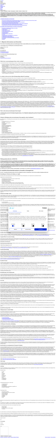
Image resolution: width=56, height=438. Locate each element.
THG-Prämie (4, 38)
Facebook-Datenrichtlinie (5, 317)
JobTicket (3, 39)
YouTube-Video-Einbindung (6, 30)
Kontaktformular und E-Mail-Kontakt (7, 33)
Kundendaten (2, 4)
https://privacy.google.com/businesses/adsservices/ (21, 247)
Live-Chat (3, 34)
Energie (1, 5)
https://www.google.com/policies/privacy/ (28, 235)
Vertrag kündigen (53, 437)
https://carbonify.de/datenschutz (38, 364)
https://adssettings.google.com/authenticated (43, 235)
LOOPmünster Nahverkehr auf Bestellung (8, 36)
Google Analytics (4, 29)
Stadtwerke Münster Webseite (14, 437)
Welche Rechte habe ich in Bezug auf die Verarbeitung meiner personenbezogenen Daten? (14, 25)
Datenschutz (5, 437)
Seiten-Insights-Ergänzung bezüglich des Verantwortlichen (11, 320)
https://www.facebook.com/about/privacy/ (46, 254)
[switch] (23, 226)
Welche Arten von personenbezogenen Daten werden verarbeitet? (11, 21)
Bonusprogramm (2, 6)
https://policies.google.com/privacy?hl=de (8, 358)
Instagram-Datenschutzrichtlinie (6, 318)
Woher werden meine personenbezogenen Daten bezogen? (10, 22)
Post (1, 8)
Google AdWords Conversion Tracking (7, 31)
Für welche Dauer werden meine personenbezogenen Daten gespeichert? (12, 24)
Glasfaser (1, 7)
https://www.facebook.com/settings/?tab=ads (15, 256)
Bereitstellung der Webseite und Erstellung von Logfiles (10, 28)
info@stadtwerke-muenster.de (4, 51)
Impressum (1, 437)
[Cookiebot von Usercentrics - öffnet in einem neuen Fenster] (43, 208)
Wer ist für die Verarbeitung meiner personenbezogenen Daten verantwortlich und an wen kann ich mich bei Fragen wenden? (19, 20)
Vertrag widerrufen (47, 437)
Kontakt (1, 9)
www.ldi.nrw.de (31, 155)
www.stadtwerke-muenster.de (4, 52)
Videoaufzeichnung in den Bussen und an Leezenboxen (10, 35)
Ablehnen (15, 229)
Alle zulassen (41, 229)
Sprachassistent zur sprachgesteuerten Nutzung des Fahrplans (10, 37)
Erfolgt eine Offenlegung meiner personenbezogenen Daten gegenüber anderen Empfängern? (15, 23)
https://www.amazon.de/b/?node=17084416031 (9, 359)
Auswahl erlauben (28, 229)
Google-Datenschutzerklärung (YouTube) (8, 319)
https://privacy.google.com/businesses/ (7, 247)
